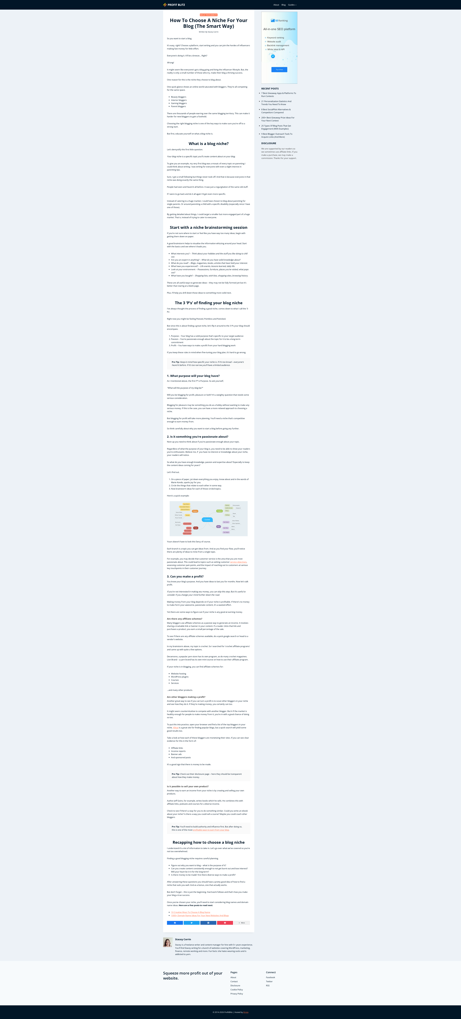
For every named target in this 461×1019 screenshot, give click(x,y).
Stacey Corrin (213, 32)
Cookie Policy (236, 989)
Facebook (270, 977)
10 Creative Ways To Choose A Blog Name (190, 912)
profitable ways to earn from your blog (211, 829)
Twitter (269, 981)
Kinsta (245, 1012)
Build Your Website (208, 15)
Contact (234, 981)
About (276, 4)
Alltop (175, 727)
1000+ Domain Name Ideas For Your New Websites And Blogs (200, 915)
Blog (284, 4)
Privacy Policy (236, 993)
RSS (268, 985)
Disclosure (235, 985)
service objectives (238, 562)
